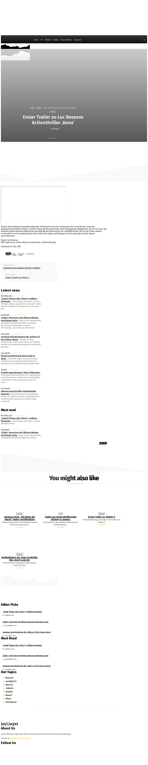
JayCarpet (56, 128)
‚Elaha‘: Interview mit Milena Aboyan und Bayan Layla (25, 622)
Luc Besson (30, 253)
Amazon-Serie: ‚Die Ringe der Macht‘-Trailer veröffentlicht (19, 518)
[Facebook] (129, 40)
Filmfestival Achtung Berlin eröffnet (21, 268)
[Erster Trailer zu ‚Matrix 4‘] (101, 500)
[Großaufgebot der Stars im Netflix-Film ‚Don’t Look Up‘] (19, 541)
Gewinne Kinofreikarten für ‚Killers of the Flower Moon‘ (27, 632)
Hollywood (5, 353)
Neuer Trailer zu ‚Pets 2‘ (17, 277)
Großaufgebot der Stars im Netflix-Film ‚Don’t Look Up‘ (19, 558)
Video (32, 108)
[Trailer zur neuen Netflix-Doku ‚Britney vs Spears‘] (60, 500)
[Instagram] (134, 40)
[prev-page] (73, 572)
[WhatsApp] (87, 146)
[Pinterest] (78, 146)
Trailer (38, 108)
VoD (60, 514)
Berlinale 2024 (6, 296)
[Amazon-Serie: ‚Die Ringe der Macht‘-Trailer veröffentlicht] (19, 500)
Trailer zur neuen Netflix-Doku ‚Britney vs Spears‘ (61, 518)
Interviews (5, 315)
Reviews (4, 369)
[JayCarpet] (48, 128)
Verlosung (5, 334)
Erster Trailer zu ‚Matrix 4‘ (101, 516)
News (8, 255)
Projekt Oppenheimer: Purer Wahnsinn (20, 372)
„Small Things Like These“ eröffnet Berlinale (22, 612)
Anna (14, 253)
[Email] (95, 146)
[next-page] (75, 572)
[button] (144, 40)
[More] (104, 146)
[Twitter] (138, 40)
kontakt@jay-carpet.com (20, 738)
